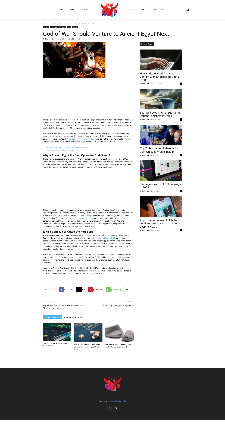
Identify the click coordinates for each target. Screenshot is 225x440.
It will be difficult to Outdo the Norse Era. (62, 151)
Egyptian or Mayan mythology (81, 139)
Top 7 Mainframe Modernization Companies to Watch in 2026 (159, 150)
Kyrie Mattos (144, 83)
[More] (127, 289)
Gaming (53, 23)
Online (75, 27)
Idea (69, 27)
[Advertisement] (88, 99)
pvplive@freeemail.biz (117, 401)
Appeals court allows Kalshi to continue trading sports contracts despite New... (160, 223)
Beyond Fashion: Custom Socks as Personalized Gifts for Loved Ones (64, 306)
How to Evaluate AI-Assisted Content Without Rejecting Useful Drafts (160, 77)
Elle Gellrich (50, 39)
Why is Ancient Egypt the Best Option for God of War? (67, 147)
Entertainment (55, 27)
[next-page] (48, 354)
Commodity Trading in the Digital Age (118, 305)
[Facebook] (109, 408)
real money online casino (82, 218)
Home (45, 23)
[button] (187, 9)
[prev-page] (44, 354)
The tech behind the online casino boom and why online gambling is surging (87, 346)
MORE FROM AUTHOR (73, 317)
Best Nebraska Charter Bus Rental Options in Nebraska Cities (160, 114)
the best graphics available (104, 238)
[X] (116, 408)
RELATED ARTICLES (53, 317)
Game (64, 27)
